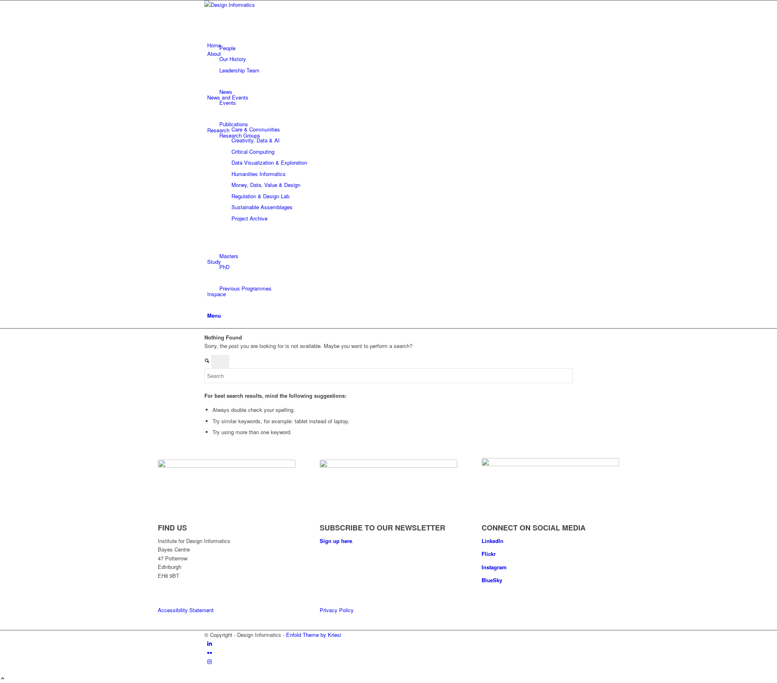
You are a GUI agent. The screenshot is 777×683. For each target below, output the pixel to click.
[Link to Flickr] (209, 652)
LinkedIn (492, 541)
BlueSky (492, 580)
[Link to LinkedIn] (209, 643)
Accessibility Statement (186, 610)
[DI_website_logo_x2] (265, 4)
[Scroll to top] (2, 679)
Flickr (489, 554)
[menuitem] (390, 70)
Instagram (494, 567)
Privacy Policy (337, 610)
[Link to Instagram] (209, 661)
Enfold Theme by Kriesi (313, 634)
